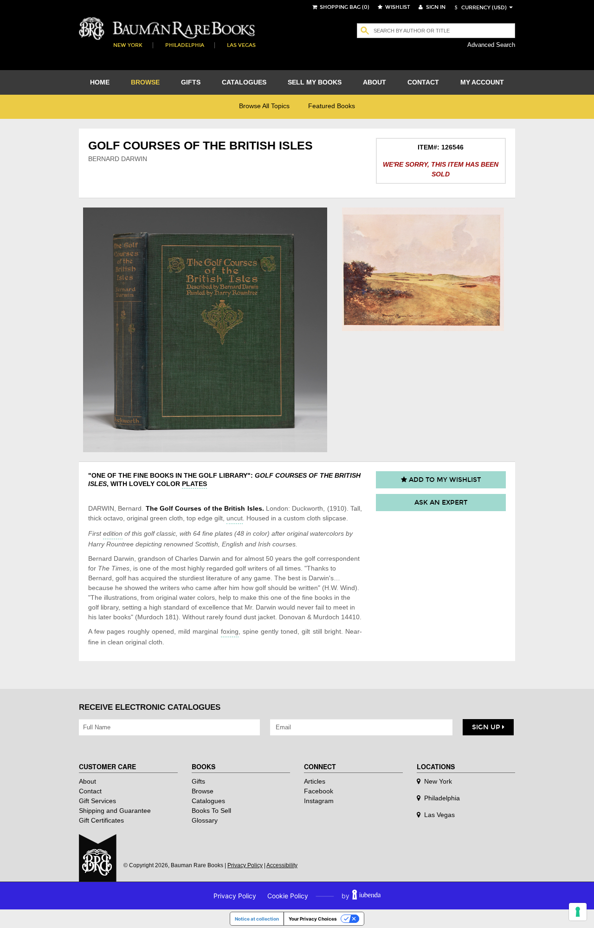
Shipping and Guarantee (115, 810)
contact (423, 82)
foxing (230, 631)
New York (127, 45)
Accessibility (281, 865)
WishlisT (397, 7)
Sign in (435, 7)
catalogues (244, 82)
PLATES (194, 483)
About (87, 781)
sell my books (315, 82)
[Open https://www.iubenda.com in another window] (366, 895)
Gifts (198, 781)
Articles (314, 781)
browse (145, 82)
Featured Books (331, 106)
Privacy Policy (245, 865)
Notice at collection (257, 919)
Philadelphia (184, 45)
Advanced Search (491, 44)
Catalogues (208, 801)
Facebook (318, 791)
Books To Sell (211, 810)
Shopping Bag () (343, 7)
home (100, 82)
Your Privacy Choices (313, 919)
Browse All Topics (264, 106)
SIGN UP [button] (487, 727)
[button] (479, 8)
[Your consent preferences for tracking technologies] (578, 912)
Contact (90, 791)
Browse (202, 791)
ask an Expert (440, 502)
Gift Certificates (101, 820)
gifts (190, 82)
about (374, 82)
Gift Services (97, 801)
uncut (234, 518)
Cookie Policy (287, 896)
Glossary (205, 820)
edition (113, 533)
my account (482, 82)
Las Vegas (241, 45)
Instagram (319, 801)
